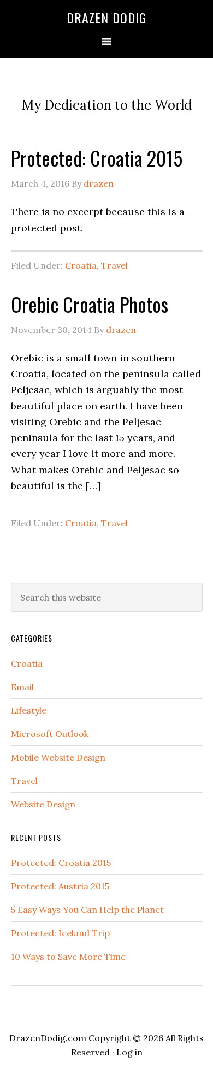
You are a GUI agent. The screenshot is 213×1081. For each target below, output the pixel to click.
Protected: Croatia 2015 (96, 157)
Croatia (81, 265)
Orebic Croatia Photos (89, 303)
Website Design (43, 804)
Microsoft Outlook (49, 733)
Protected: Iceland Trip (60, 933)
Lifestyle (28, 710)
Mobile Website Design (58, 757)
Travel (114, 265)
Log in (129, 1052)
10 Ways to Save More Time (68, 956)
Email (22, 686)
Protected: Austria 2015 (60, 886)
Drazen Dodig (106, 17)
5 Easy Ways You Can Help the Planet (87, 909)
